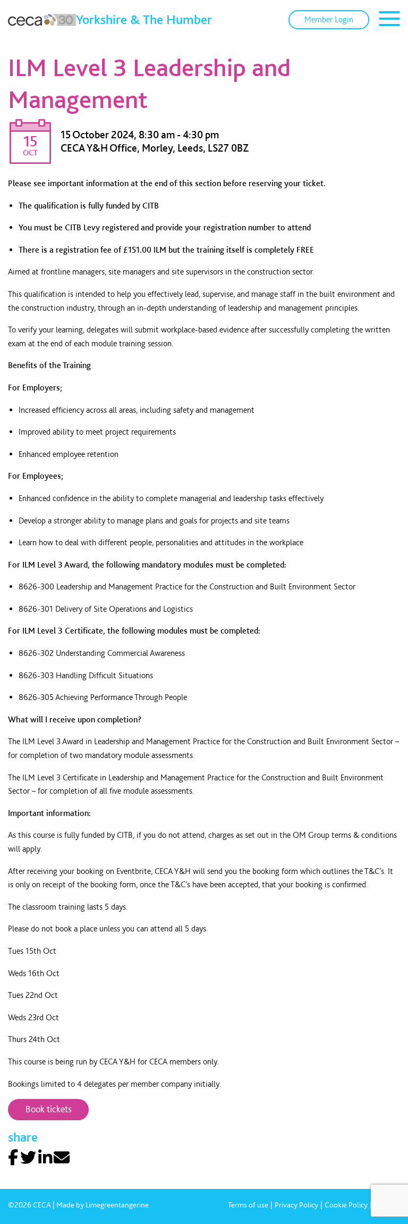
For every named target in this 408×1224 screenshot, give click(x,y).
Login (328, 19)
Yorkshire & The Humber (144, 19)
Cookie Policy (346, 1205)
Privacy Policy (296, 1205)
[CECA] (42, 19)
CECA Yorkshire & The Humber (138, 56)
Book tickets (49, 1108)
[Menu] (389, 20)
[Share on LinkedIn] (45, 1157)
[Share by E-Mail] (62, 1157)
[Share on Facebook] (13, 1157)
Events (214, 56)
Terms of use (248, 1205)
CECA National (47, 56)
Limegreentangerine (117, 1205)
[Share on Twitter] (28, 1157)
